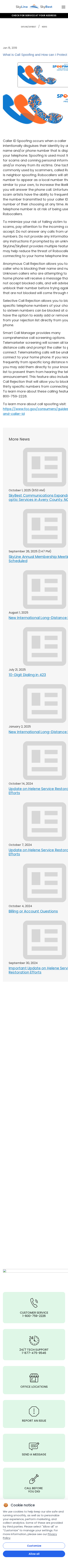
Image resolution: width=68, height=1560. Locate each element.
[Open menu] (63, 6)
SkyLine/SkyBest (28, 27)
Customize (34, 1546)
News (44, 27)
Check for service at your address (34, 15)
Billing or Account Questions (33, 911)
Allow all (34, 1554)
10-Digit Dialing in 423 (27, 674)
